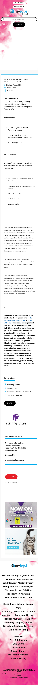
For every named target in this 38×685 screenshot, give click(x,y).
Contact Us (18, 644)
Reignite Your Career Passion (18, 619)
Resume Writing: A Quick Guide (18, 576)
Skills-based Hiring (18, 630)
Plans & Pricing (18, 658)
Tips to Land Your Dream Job (18, 579)
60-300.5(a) (21, 320)
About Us (18, 636)
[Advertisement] (19, 46)
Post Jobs (19, 3)
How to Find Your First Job (18, 597)
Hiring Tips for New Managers (18, 586)
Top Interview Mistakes (18, 594)
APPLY (11, 477)
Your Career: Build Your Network (18, 615)
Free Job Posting (18, 640)
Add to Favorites (12, 482)
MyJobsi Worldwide (18, 655)
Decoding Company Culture (18, 622)
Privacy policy (23, 677)
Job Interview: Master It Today (18, 583)
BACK (9, 403)
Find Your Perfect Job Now (18, 590)
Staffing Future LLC (13, 436)
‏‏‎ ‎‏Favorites (19, 7)
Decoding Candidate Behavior (18, 626)
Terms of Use (18, 647)
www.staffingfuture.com (14, 460)
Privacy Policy (18, 651)
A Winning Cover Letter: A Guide (18, 611)
